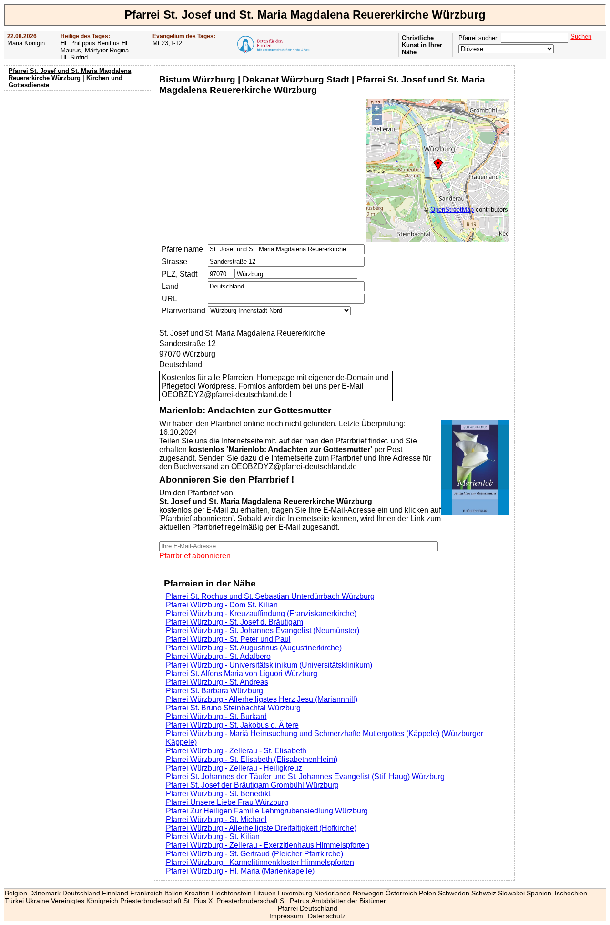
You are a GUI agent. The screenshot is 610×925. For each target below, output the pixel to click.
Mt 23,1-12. (168, 43)
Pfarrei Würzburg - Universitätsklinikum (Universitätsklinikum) (269, 665)
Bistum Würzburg (197, 79)
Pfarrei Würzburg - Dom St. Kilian (222, 605)
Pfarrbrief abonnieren (195, 556)
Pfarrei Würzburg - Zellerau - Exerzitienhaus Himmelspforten (267, 845)
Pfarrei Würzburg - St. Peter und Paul (228, 639)
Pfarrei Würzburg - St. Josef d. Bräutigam (234, 622)
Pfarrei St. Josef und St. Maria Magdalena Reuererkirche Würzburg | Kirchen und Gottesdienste (70, 78)
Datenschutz (327, 916)
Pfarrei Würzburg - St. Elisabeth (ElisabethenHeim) (251, 759)
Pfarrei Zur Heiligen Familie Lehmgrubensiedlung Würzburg (267, 811)
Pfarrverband (183, 311)
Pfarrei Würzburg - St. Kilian (213, 836)
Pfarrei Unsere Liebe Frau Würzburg (227, 802)
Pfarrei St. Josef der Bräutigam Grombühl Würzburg (252, 785)
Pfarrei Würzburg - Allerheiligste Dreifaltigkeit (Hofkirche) (261, 828)
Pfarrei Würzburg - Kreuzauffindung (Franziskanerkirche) (261, 613)
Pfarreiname (182, 249)
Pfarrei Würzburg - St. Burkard (216, 716)
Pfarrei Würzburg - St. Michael (216, 819)
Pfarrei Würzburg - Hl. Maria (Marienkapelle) (240, 871)
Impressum (286, 916)
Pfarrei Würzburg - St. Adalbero (218, 656)
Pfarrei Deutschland (307, 908)
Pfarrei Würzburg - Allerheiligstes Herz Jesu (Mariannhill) (261, 699)
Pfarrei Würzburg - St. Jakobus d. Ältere (232, 725)
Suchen (580, 36)
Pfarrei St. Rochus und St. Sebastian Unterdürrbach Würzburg (270, 596)
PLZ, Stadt (179, 274)
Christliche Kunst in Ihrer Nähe (422, 45)
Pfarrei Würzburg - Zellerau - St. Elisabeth (236, 751)
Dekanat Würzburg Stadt (296, 79)
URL (169, 299)
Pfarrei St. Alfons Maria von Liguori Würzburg (241, 673)
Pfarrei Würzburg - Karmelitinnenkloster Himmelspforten (260, 862)
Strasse (174, 261)
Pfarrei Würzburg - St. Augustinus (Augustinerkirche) (254, 648)
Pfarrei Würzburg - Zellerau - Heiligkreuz (234, 768)
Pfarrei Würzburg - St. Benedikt (218, 794)
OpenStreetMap (452, 209)
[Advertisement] (78, 155)
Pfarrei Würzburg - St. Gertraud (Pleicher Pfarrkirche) (254, 854)
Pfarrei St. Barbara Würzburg (214, 691)
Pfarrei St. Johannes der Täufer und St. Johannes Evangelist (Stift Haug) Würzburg (305, 776)
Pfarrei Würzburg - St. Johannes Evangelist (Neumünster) (262, 631)
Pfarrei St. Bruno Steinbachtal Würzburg (233, 708)
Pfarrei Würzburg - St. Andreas (217, 682)
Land (170, 286)
